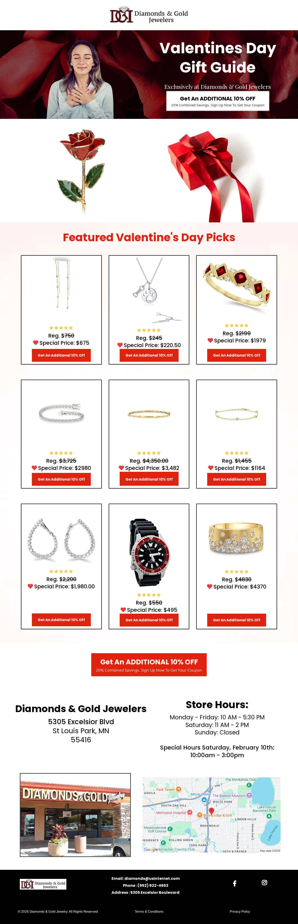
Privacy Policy (240, 911)
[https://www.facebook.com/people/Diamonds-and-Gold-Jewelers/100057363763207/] (235, 883)
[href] (211, 815)
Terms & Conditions (149, 911)
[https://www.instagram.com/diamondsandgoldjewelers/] (266, 882)
